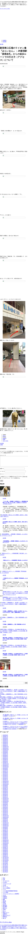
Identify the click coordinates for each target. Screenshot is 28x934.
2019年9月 (5, 827)
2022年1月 (5, 814)
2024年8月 (5, 769)
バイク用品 (5, 892)
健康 (4, 899)
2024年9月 (5, 768)
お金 (4, 879)
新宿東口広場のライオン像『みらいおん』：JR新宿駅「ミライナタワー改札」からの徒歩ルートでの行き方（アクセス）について (15, 593)
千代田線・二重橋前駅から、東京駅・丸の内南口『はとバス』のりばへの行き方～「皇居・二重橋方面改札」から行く (13, 691)
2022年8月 (5, 804)
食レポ (4, 918)
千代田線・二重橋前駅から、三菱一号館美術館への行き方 (14, 624)
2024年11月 (5, 765)
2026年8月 (5, 735)
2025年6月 (5, 755)
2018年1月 (5, 856)
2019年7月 (5, 830)
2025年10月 (6, 749)
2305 (1, 444)
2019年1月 (5, 838)
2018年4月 (5, 851)
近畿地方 (5, 913)
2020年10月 (6, 817)
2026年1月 (5, 745)
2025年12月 (6, 746)
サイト (1, 474)
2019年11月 (5, 824)
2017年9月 (5, 861)
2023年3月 (5, 794)
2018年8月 (5, 846)
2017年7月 (5, 864)
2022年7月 (5, 805)
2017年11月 (5, 858)
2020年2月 (5, 820)
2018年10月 (6, 843)
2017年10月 (6, 860)
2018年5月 (5, 850)
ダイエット (5, 886)
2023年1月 (5, 797)
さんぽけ (5, 882)
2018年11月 (5, 841)
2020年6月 (5, 818)
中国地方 (5, 896)
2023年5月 (5, 791)
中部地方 (5, 898)
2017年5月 (5, 867)
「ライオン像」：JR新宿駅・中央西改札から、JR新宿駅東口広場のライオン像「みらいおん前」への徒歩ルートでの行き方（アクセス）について (15, 502)
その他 (4, 885)
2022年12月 (6, 798)
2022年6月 (5, 807)
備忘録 (4, 901)
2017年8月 (5, 863)
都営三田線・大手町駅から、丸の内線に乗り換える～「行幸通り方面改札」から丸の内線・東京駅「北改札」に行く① (13, 707)
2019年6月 (5, 831)
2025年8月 (5, 752)
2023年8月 (5, 787)
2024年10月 (6, 766)
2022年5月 (5, 808)
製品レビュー (6, 912)
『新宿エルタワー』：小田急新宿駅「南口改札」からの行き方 (15, 560)
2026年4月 (5, 740)
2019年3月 (5, 835)
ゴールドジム (6, 880)
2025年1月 (5, 762)
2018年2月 (5, 854)
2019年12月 (6, 822)
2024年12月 (6, 763)
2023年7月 (5, 788)
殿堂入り (5, 908)
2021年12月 (6, 815)
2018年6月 (5, 848)
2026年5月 (5, 739)
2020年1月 (5, 821)
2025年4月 (5, 758)
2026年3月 (5, 742)
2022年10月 (6, 801)
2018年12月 (6, 840)
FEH (4, 878)
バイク (4, 889)
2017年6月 (5, 866)
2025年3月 (5, 759)
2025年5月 (5, 756)
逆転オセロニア (6, 915)
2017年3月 (5, 870)
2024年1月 (5, 779)
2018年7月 (5, 847)
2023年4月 (5, 792)
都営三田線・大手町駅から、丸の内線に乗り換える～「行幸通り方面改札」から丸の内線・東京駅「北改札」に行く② (13, 703)
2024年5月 (5, 774)
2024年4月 (5, 775)
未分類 (2, 443)
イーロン (11, 716)
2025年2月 (5, 761)
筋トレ (4, 911)
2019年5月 (5, 833)
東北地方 (5, 905)
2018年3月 (5, 853)
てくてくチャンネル (5, 8)
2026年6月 (5, 738)
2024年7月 (5, 771)
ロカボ (4, 895)
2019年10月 (6, 825)
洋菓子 (4, 909)
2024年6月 (5, 772)
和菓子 (4, 902)
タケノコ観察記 (6, 888)
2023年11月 (5, 782)
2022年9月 (5, 802)
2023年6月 (5, 789)
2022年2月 (5, 812)
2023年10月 (6, 784)
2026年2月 (5, 743)
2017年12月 (6, 857)
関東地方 (5, 916)
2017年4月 (5, 869)
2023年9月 (5, 785)
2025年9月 (5, 751)
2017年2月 (5, 871)
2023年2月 (5, 795)
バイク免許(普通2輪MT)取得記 (10, 890)
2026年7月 (5, 736)
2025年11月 (5, 748)
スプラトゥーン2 (7, 883)
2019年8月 (5, 828)
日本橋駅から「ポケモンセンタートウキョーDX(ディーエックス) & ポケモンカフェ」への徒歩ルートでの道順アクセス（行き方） (15, 723)
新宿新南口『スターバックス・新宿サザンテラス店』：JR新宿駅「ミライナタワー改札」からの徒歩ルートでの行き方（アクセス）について (15, 599)
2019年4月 (5, 834)
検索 (1, 681)
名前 (2, 468)
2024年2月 (5, 778)
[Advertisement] (14, 24)
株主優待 (5, 906)
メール (2, 471)
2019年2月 (5, 837)
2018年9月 (5, 844)
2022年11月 (5, 799)
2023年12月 (6, 781)
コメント (3, 455)
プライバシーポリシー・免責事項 (11, 893)
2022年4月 (5, 810)
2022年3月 (5, 811)
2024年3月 (5, 776)
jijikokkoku (21, 724)
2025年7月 (5, 753)
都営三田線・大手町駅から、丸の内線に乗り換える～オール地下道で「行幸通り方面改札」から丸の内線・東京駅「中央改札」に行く (15, 639)
